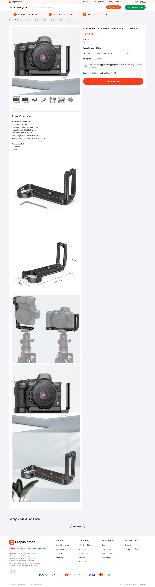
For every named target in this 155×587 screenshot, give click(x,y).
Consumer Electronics (25, 20)
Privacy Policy (133, 584)
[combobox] (109, 53)
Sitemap (143, 584)
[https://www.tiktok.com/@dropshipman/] (11, 571)
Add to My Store (113, 81)
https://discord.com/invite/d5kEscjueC (14, 571)
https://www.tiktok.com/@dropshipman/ (11, 571)
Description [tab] (18, 109)
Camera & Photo (43, 20)
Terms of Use (123, 584)
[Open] (127, 53)
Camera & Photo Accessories (64, 20)
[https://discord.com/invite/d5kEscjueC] (14, 571)
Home (11, 20)
